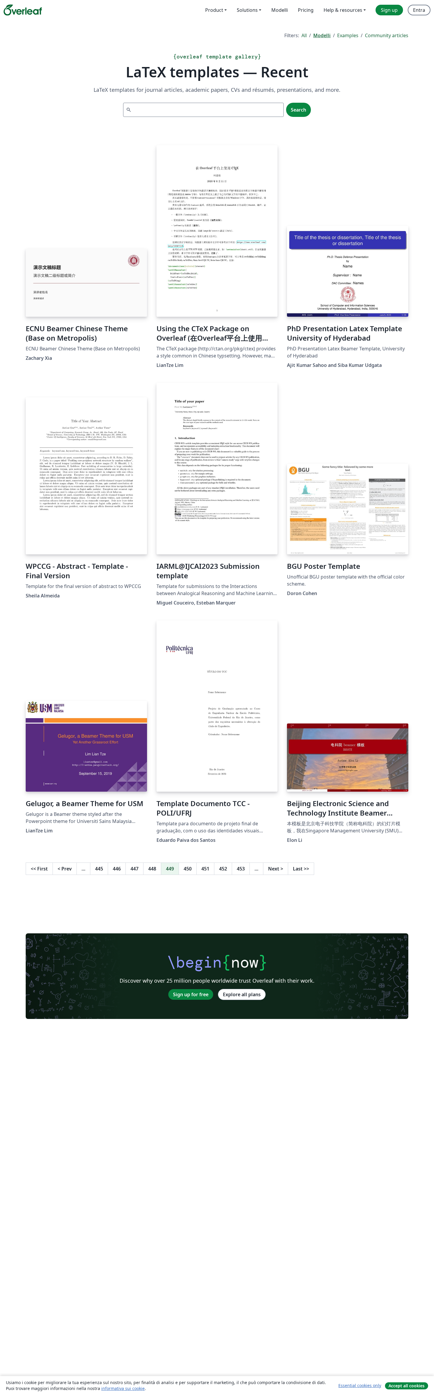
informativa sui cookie (123, 1388)
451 (205, 868)
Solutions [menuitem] (247, 10)
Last (301, 868)
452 (223, 868)
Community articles (386, 35)
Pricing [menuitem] (306, 10)
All (304, 35)
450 (188, 868)
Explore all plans (242, 994)
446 (117, 868)
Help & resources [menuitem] (343, 10)
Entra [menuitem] (419, 10)
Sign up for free (190, 994)
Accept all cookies (407, 1386)
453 (241, 868)
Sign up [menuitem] (389, 10)
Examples (347, 35)
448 (152, 868)
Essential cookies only (359, 1385)
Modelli (322, 35)
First (39, 868)
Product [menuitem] (214, 10)
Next (275, 868)
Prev (65, 868)
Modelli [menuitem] (279, 10)
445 (99, 868)
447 (134, 868)
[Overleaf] (23, 10)
